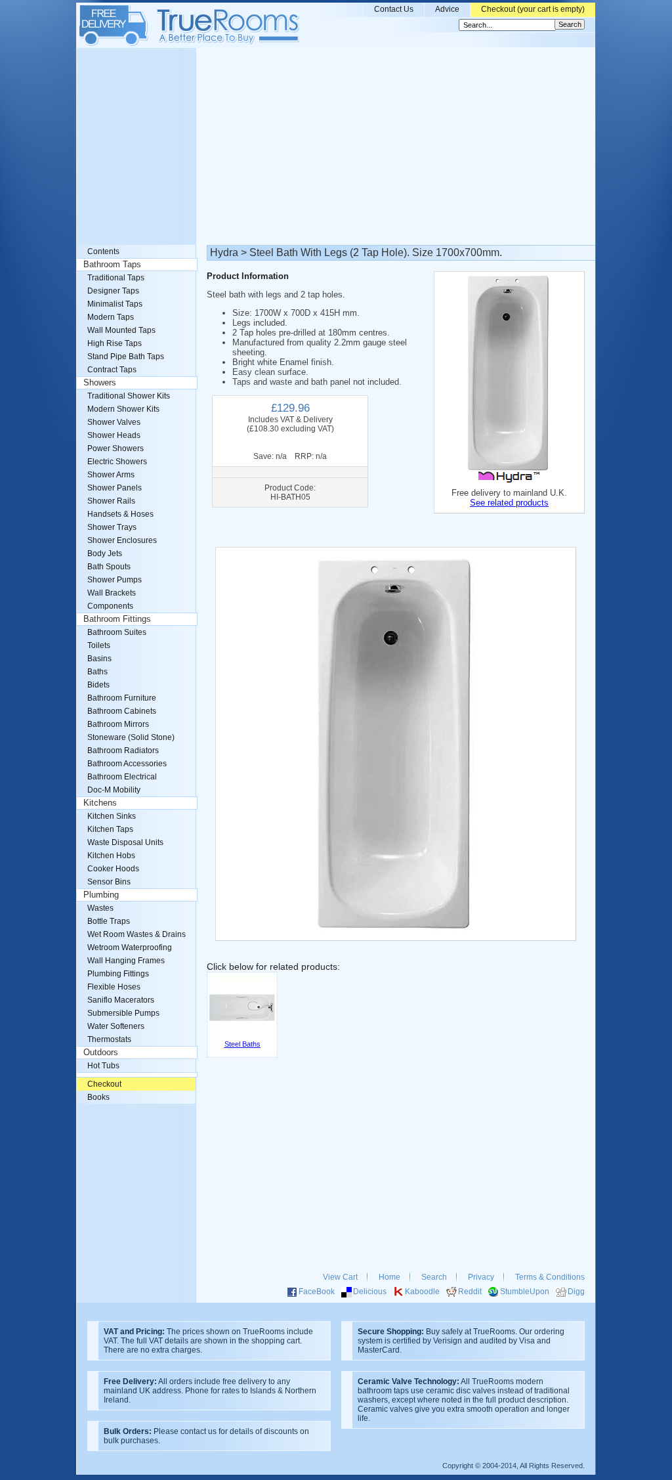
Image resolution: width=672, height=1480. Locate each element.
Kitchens (100, 803)
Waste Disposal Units (125, 842)
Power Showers (115, 448)
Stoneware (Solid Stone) (131, 737)
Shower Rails (111, 501)
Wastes (100, 908)
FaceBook (317, 1291)
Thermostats (109, 1039)
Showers (99, 382)
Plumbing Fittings (118, 973)
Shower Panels (114, 487)
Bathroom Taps (112, 264)
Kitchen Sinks (111, 816)
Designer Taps (113, 290)
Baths (97, 671)
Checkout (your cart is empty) (533, 9)
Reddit (470, 1291)
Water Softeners (115, 1026)
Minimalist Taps (114, 304)
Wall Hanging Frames (126, 960)
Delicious (370, 1291)
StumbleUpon (524, 1291)
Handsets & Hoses (120, 514)
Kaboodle (422, 1291)
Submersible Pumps (123, 1013)
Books (98, 1097)
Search (434, 1277)
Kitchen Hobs (111, 855)
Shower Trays (111, 527)
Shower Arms (111, 474)
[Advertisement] (336, 146)
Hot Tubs (103, 1065)
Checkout (104, 1084)
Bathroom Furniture (121, 698)
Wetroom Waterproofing (129, 947)
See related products (509, 503)
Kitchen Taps (110, 829)
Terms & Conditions (550, 1277)
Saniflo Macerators (120, 1000)
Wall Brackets (111, 593)
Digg (576, 1291)
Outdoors (100, 1052)
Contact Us (393, 9)
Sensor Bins (109, 881)
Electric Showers (117, 461)
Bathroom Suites (116, 632)
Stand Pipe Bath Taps (125, 356)
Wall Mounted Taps (121, 330)
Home (389, 1277)
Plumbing (101, 895)
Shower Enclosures (122, 540)
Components (110, 606)
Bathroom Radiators (123, 750)
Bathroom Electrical (122, 776)
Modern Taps (110, 317)
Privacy (481, 1277)
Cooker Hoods (113, 868)
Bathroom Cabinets (121, 711)
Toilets (98, 645)
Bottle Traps (108, 921)
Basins (99, 658)
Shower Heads (113, 435)
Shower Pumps (114, 579)
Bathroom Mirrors (118, 724)
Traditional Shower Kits (128, 396)
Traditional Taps (115, 277)
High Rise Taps (114, 343)
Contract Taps (111, 369)
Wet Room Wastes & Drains (136, 934)
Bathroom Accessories (127, 763)
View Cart (340, 1277)
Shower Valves (113, 422)
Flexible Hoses (113, 986)
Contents (103, 251)
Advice (447, 9)
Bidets (98, 684)
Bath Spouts (109, 566)
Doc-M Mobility (113, 789)
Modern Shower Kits (123, 409)
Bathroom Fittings (117, 619)
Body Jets (104, 553)
